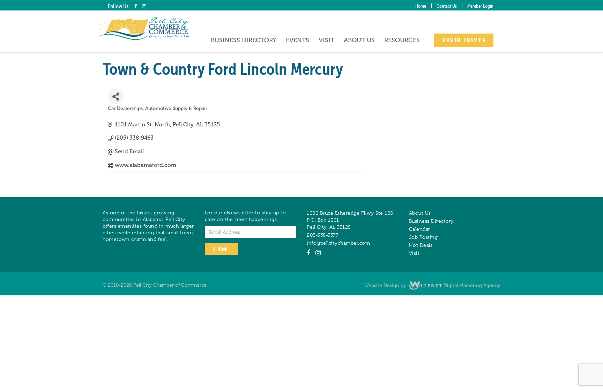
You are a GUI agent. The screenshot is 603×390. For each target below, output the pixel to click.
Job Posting (423, 237)
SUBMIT (222, 249)
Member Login (480, 5)
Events (297, 40)
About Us (359, 40)
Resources (402, 40)
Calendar (419, 229)
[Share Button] (116, 96)
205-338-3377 (322, 235)
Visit (326, 40)
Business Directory (243, 40)
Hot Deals (421, 245)
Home (420, 5)
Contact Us (447, 5)
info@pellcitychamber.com (338, 243)
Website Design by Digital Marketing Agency (432, 285)
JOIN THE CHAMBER (464, 40)
